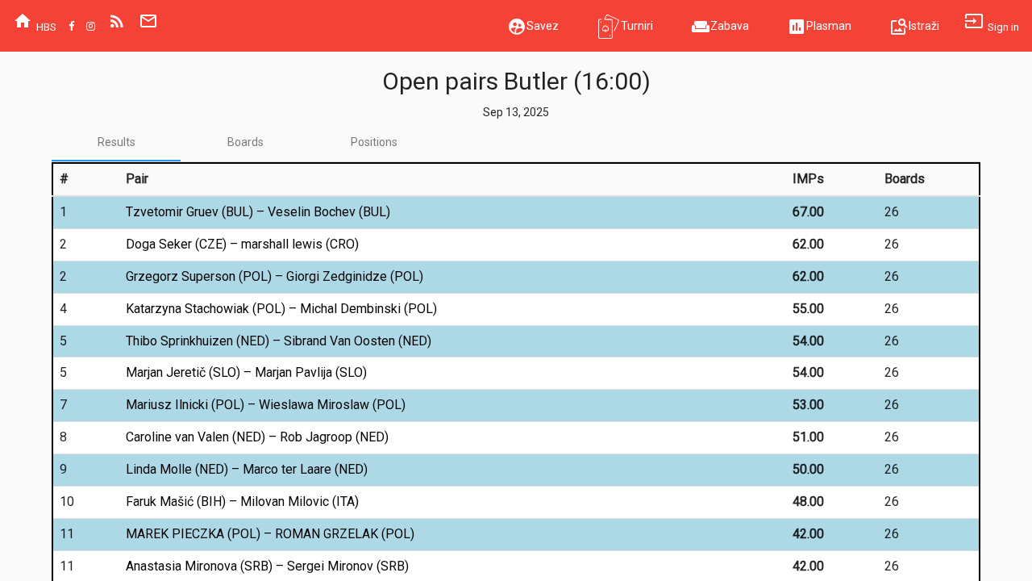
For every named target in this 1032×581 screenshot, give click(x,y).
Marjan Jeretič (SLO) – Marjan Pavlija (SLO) (246, 372)
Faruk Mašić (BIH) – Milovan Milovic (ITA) (242, 501)
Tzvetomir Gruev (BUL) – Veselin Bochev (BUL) (258, 211)
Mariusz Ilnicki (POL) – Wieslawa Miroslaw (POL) (266, 404)
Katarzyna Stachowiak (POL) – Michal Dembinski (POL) (281, 308)
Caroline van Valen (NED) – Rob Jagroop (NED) (257, 437)
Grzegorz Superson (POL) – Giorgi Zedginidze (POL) (274, 276)
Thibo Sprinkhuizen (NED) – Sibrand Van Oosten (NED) (278, 341)
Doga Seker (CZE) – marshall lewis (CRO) (242, 244)
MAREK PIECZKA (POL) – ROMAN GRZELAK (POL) (270, 533)
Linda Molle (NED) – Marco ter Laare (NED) (247, 469)
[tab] (116, 142)
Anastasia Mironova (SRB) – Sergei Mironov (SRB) (267, 566)
